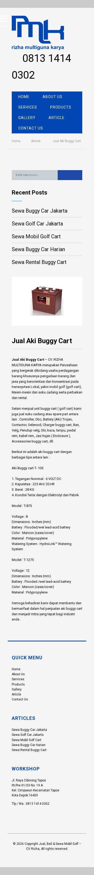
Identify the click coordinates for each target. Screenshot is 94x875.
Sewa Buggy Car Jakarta (39, 211)
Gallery (27, 118)
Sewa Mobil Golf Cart (36, 236)
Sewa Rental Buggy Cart (39, 262)
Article (56, 118)
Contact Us (30, 128)
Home (24, 97)
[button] (70, 175)
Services (27, 107)
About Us (52, 97)
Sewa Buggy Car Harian (38, 249)
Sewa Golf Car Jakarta (37, 223)
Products (60, 107)
